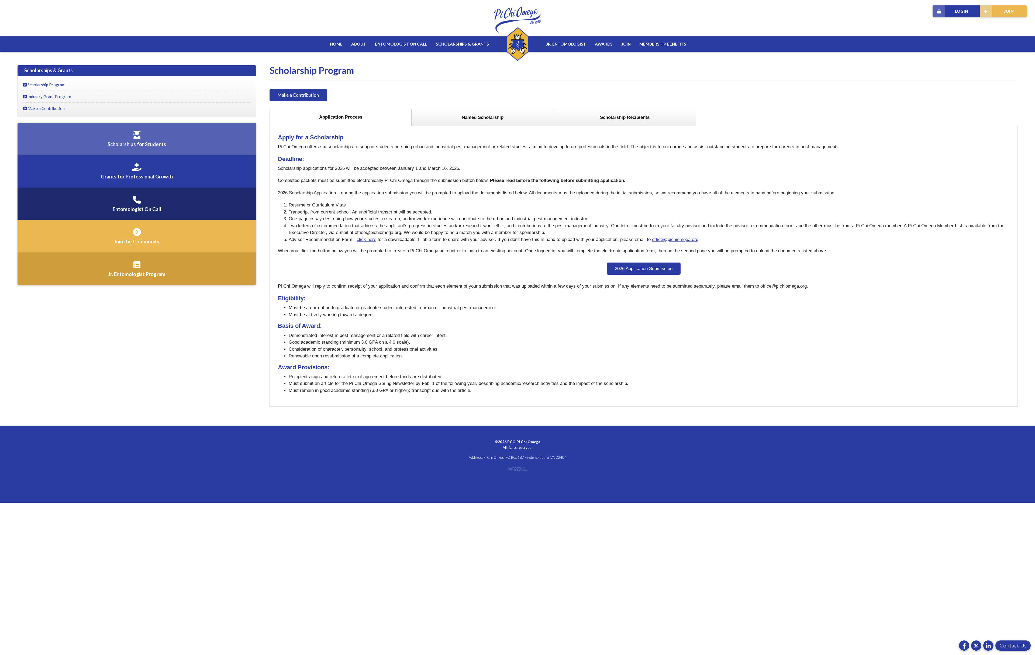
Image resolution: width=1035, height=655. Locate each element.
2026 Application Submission (643, 268)
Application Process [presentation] (340, 117)
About (358, 44)
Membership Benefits (662, 44)
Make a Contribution (298, 95)
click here (366, 239)
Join (1009, 11)
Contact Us (1013, 645)
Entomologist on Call (401, 44)
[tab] (341, 117)
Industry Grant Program (49, 96)
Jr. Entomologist (566, 44)
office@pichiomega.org (675, 239)
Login (961, 11)
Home (336, 44)
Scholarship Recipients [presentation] (625, 117)
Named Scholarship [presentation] (482, 117)
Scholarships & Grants (462, 44)
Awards (604, 44)
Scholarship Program (46, 84)
